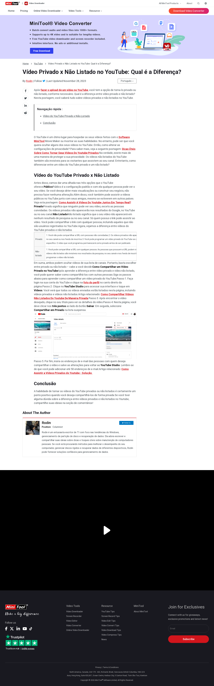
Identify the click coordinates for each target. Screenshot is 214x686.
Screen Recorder (74, 616)
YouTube (38, 63)
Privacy (98, 667)
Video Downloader (74, 611)
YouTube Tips (108, 611)
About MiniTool (141, 611)
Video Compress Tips (111, 635)
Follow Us (127, 423)
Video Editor (71, 621)
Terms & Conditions (111, 667)
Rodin (29, 80)
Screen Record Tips (110, 616)
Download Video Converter (188, 10)
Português (126, 81)
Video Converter (73, 625)
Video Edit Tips (108, 621)
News (104, 639)
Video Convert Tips (110, 625)
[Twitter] (44, 81)
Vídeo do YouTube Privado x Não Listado (66, 116)
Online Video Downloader (77, 630)
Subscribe (188, 639)
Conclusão (49, 122)
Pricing (24, 10)
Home (11, 10)
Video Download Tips (111, 630)
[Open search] (198, 3)
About (189, 3)
